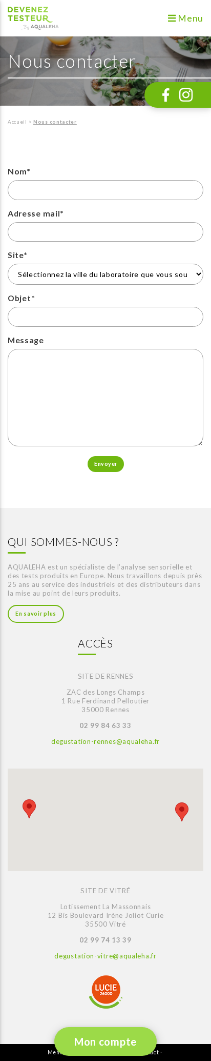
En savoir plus (35, 614)
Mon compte (105, 1041)
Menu (190, 18)
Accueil (17, 122)
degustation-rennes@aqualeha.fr (105, 741)
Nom (19, 171)
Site (18, 255)
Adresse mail (36, 213)
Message (26, 340)
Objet (21, 298)
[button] (29, 808)
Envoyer (105, 464)
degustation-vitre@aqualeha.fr (105, 956)
